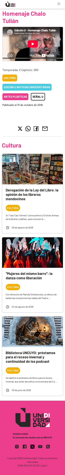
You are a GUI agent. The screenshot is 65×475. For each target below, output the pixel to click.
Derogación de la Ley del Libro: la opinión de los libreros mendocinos (32, 194)
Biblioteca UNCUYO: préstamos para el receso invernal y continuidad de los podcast (30, 357)
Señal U (37, 96)
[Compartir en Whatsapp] (28, 129)
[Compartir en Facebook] (36, 128)
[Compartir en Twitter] (20, 128)
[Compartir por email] (45, 128)
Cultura (10, 78)
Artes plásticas (15, 96)
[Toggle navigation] (59, 3)
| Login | (43, 465)
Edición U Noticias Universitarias (27, 87)
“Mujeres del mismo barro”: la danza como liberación (29, 275)
